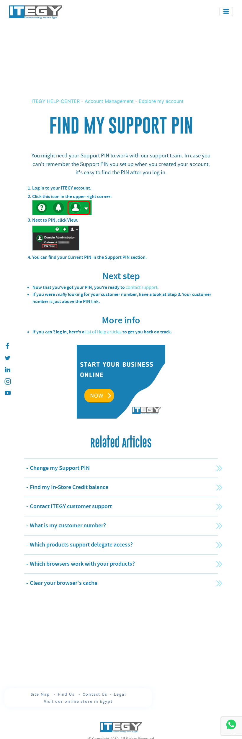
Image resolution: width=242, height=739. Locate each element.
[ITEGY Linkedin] (7, 369)
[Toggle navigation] (226, 11)
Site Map (41, 694)
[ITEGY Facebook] (7, 346)
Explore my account (161, 101)
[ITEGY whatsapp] (231, 724)
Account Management (109, 101)
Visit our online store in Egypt (78, 701)
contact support (141, 287)
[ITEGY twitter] (7, 357)
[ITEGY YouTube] (7, 393)
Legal (120, 694)
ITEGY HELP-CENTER (56, 101)
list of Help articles (103, 332)
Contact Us (95, 694)
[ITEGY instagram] (7, 381)
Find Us (67, 694)
